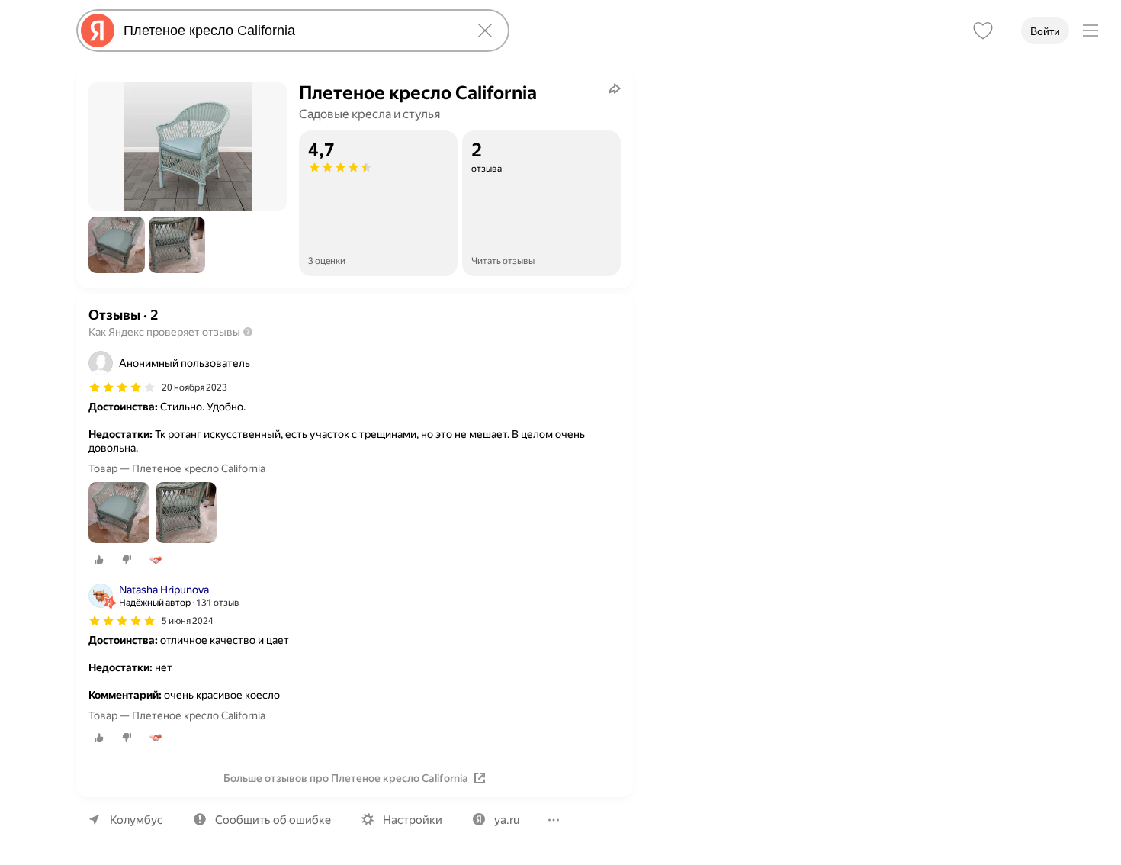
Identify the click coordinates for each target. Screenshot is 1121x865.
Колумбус (136, 820)
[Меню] (1090, 30)
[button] (116, 245)
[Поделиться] (615, 88)
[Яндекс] (97, 30)
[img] (122, 387)
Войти (1045, 31)
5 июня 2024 (188, 621)
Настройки (412, 820)
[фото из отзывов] (118, 513)
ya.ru (506, 820)
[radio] (99, 560)
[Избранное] (983, 30)
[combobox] (289, 30)
